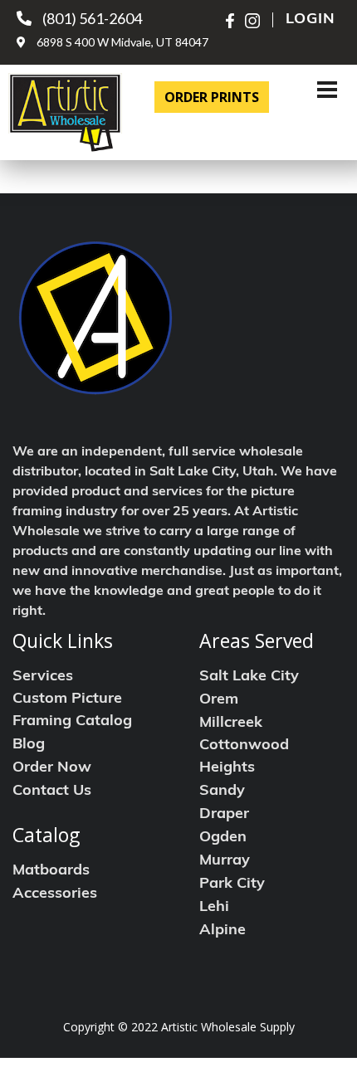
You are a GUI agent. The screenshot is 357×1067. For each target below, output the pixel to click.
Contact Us (51, 791)
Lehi (214, 907)
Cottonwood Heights (244, 757)
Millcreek (230, 723)
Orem (218, 700)
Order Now (51, 768)
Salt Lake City (249, 677)
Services (42, 677)
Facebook (233, 20)
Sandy (222, 791)
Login (310, 19)
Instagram (252, 20)
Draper (224, 814)
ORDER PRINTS (211, 97)
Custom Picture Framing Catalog (72, 710)
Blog (28, 745)
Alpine (222, 930)
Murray (224, 861)
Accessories (54, 894)
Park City (232, 884)
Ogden (223, 838)
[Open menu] (327, 89)
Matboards (51, 871)
